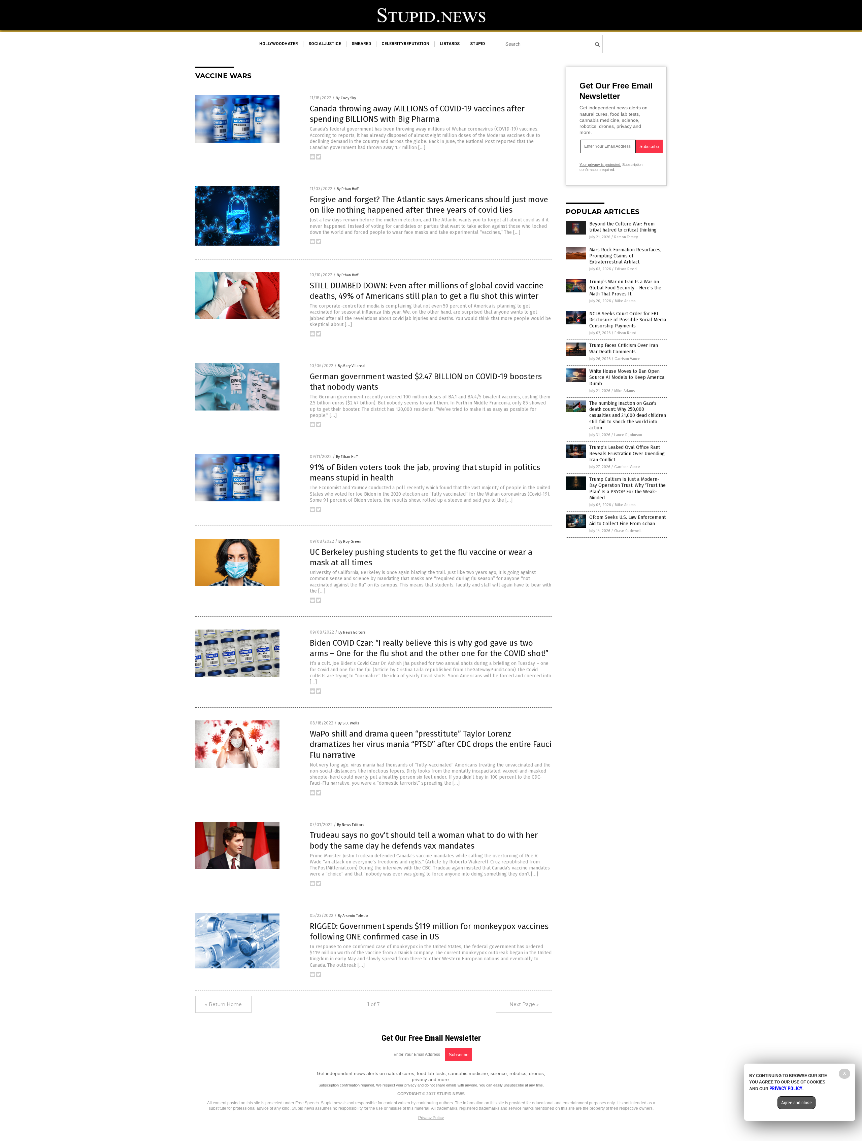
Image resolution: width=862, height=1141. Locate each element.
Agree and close (796, 1102)
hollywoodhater (278, 43)
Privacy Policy (431, 1117)
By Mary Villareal (351, 366)
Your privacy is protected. (600, 165)
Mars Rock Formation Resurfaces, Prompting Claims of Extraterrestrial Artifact (625, 256)
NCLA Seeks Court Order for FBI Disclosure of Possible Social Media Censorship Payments (627, 320)
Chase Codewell (627, 531)
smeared (361, 43)
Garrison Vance (627, 359)
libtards (450, 43)
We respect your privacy (396, 1085)
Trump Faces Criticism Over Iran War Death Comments (623, 348)
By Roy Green (349, 541)
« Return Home (223, 1004)
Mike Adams (625, 301)
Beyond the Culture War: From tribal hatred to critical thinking (623, 227)
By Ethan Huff (347, 189)
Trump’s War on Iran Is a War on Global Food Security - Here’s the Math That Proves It (625, 288)
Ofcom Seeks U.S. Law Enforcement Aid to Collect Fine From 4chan (627, 520)
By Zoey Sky (346, 98)
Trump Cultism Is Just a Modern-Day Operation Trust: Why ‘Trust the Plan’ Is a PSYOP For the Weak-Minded (627, 488)
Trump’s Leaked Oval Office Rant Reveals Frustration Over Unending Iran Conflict (627, 453)
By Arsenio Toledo (353, 916)
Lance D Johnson (628, 435)
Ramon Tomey (626, 237)
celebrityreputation (405, 43)
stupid (477, 43)
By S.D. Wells (348, 723)
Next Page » (524, 1004)
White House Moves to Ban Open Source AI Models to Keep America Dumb (626, 377)
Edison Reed (626, 269)
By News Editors (351, 632)
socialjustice (324, 43)
